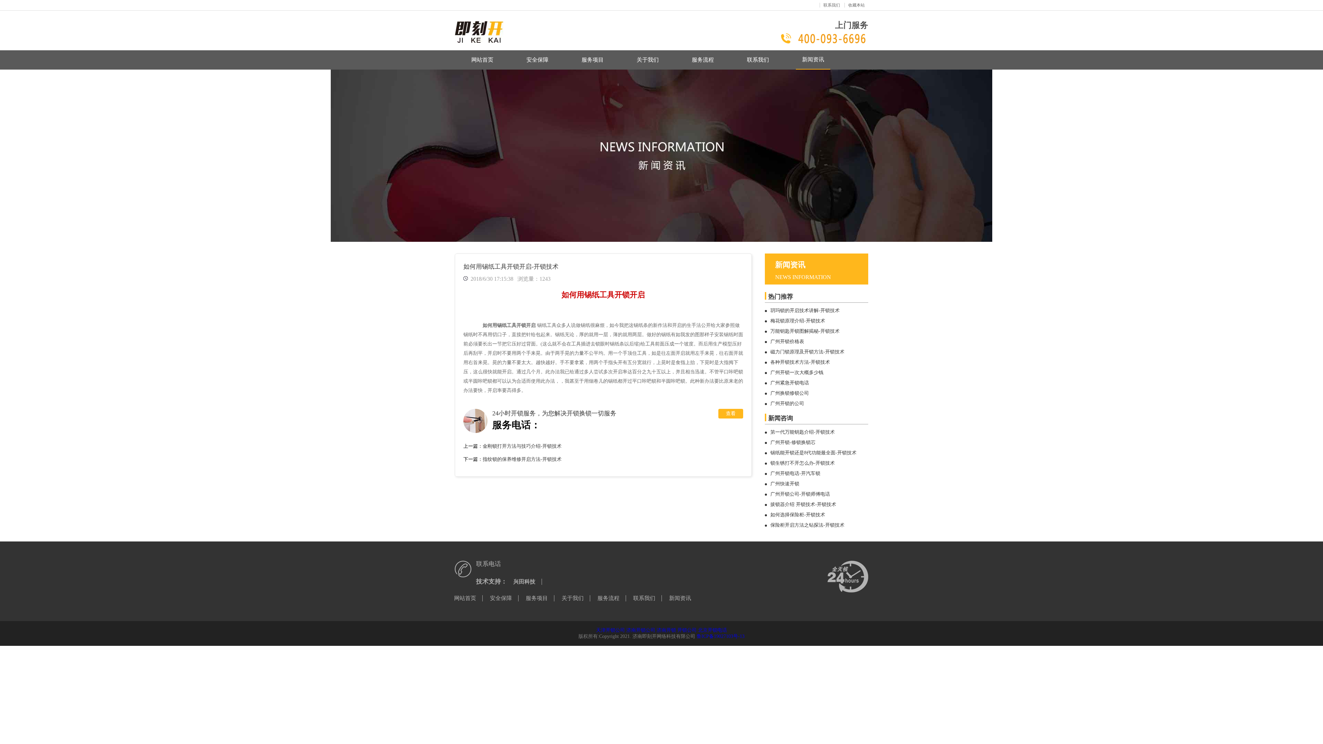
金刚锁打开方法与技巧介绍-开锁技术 (522, 446)
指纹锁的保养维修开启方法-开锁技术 (522, 459)
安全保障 (537, 60)
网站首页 (482, 60)
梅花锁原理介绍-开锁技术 (797, 320)
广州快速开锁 (784, 483)
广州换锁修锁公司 (789, 393)
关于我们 (648, 60)
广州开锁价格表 (787, 341)
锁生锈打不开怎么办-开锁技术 (802, 463)
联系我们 (831, 5)
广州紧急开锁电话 (789, 382)
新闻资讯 (813, 59)
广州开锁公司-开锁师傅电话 (800, 494)
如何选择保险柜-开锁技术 (797, 514)
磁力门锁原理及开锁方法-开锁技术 (807, 351)
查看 (731, 413)
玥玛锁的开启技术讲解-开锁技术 (805, 310)
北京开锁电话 (712, 630)
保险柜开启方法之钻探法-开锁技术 (807, 525)
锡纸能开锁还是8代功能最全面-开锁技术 (813, 452)
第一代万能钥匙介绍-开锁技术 (802, 432)
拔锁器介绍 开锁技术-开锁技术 (803, 504)
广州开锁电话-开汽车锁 (795, 473)
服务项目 (593, 60)
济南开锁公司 (640, 630)
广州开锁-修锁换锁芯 (793, 442)
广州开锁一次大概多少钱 (796, 372)
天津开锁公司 (610, 630)
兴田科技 (524, 582)
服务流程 (703, 60)
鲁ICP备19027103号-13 (721, 636)
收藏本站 (856, 5)
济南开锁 (666, 630)
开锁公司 (687, 630)
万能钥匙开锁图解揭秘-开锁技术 (805, 331)
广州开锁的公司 (787, 403)
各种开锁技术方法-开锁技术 (800, 362)
